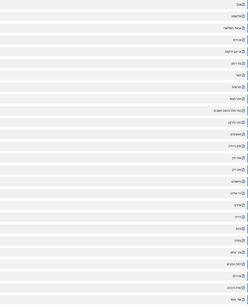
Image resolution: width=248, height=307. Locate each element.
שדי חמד (236, 299)
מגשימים (236, 134)
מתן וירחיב (235, 146)
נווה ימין (237, 157)
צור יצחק (236, 252)
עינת (239, 228)
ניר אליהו (236, 193)
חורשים (237, 87)
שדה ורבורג (234, 287)
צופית (238, 240)
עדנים (238, 205)
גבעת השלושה (233, 28)
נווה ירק (237, 169)
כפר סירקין (235, 122)
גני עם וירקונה (233, 51)
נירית (238, 217)
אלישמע (236, 16)
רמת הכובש (234, 264)
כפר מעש (236, 98)
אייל (239, 4)
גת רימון (236, 63)
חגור (239, 75)
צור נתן (237, 276)
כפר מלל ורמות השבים (228, 110)
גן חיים (237, 39)
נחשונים (236, 181)
